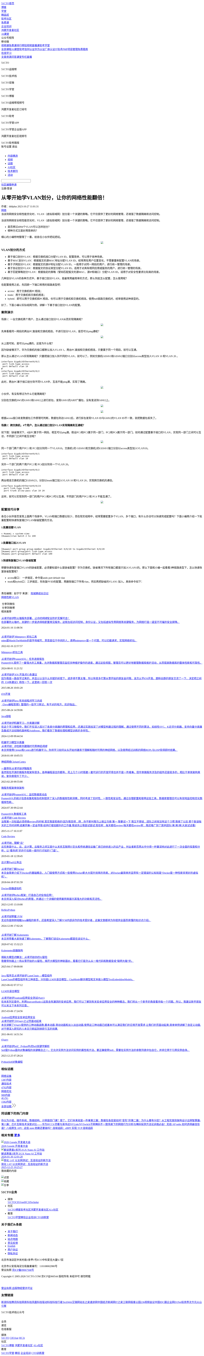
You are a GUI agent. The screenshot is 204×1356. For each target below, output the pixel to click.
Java (3, 716)
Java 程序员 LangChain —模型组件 (26, 975)
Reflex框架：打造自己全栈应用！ (27, 895)
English (11, 1246)
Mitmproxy (7, 652)
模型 (14, 742)
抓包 (15, 652)
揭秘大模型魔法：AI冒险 (24, 957)
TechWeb (67, 1302)
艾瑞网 (76, 1302)
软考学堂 (45, 45)
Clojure (15, 761)
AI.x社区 (53, 1209)
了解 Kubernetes (15, 935)
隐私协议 (13, 1253)
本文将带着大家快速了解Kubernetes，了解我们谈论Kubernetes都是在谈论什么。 (46, 938)
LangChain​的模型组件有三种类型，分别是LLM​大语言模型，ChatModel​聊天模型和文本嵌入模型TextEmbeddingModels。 (68, 979)
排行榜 (20, 45)
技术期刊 (13, 171)
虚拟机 (18, 888)
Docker (5, 888)
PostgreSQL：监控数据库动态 (24, 794)
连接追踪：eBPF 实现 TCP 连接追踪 (73, 1128)
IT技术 (58, 49)
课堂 (19, 57)
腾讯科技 (16, 1302)
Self (10, 1062)
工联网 (127, 1302)
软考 (21, 49)
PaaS (11, 862)
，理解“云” (12, 843)
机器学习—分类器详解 (20, 723)
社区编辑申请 (9, 184)
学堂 (3, 11)
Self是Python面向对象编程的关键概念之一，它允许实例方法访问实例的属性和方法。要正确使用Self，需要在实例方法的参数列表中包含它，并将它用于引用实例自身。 (95, 1050)
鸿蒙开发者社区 (10, 30)
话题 (10, 163)
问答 (14, 57)
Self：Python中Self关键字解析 (25, 1046)
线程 (8, 716)
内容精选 (13, 156)
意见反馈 (13, 1243)
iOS (3, 694)
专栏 (24, 57)
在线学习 (6, 53)
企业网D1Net (174, 1302)
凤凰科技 (37, 1302)
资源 (8, 57)
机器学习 (6, 742)
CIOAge (19, 1202)
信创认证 (29, 49)
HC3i (27, 1202)
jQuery (4, 1039)
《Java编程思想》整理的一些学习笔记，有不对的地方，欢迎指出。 (39, 704)
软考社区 (6, 18)
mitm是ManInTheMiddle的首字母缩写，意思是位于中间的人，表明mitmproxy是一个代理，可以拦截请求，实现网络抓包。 (69, 640)
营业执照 (6, 1288)
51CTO (11, 1202)
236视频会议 (148, 1302)
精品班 (5, 15)
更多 (17, 1135)
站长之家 (85, 1302)
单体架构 (19, 788)
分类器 (20, 742)
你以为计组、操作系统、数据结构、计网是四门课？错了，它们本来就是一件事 (46, 1120)
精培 (23, 1217)
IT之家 (119, 1302)
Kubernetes (7, 950)
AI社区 (11, 167)
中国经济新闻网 (106, 1302)
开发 (7, 694)
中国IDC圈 (161, 1302)
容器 (11, 888)
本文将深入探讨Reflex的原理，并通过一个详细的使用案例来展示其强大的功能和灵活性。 (51, 899)
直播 (29, 57)
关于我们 (13, 1231)
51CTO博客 (14, 1209)
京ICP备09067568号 (23, 1270)
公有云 (18, 862)
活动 (10, 175)
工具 (20, 652)
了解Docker (12, 869)
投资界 (185, 1302)
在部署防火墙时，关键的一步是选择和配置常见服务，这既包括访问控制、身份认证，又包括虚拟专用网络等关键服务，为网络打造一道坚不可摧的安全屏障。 (90, 622)
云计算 (5, 862)
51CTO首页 (7, 3)
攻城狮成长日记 (39, 593)
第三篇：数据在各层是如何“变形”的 (111, 1120)
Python (11, 910)
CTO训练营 (42, 1217)
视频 (10, 159)
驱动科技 (47, 1302)
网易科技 (27, 1302)
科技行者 (57, 1302)
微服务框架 (7, 788)
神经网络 (6, 761)
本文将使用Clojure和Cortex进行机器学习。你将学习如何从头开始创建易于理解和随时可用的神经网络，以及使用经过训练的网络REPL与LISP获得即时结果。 (89, 750)
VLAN (15, 597)
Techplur (34, 1202)
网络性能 (6, 597)
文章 (3, 57)
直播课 (36, 45)
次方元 (193, 1302)
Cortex (22, 761)
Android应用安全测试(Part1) (23, 998)
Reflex (4, 910)
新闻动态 (13, 1235)
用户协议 (13, 1249)
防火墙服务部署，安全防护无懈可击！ (35, 618)
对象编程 (17, 1062)
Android (5, 1017)
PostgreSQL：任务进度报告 (22, 659)
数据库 (17, 814)
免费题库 (83, 49)
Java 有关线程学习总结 (21, 700)
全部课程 (6, 49)
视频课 (5, 45)
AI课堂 (5, 34)
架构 (20, 950)
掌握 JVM (11, 916)
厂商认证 (50, 49)
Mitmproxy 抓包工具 (19, 636)
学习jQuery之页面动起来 (21, 1021)
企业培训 (6, 26)
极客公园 (136, 1302)
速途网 (94, 1302)
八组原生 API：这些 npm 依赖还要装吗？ (29, 1128)
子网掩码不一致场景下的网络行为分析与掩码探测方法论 (122, 1124)
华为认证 (40, 49)
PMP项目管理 (70, 49)
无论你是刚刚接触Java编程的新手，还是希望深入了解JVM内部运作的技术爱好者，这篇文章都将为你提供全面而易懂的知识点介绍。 (76, 920)
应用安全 (15, 1017)
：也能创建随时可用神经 (24, 746)
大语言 (10, 991)
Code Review (13, 817)
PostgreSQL (7, 814)
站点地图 (13, 1239)
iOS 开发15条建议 (19, 674)
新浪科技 (6, 1302)
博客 (3, 7)
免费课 (5, 22)
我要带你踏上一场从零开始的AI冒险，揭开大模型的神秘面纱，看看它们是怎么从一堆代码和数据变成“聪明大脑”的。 (67, 961)
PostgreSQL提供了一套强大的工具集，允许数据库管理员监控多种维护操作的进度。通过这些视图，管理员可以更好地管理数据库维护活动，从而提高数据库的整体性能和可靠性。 (101, 662)
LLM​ (4, 991)
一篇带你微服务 (16, 768)
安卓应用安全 (27, 1017)
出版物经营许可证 (22, 1288)
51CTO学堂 (14, 1217)
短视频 (28, 45)
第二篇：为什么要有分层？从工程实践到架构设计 (159, 1120)
